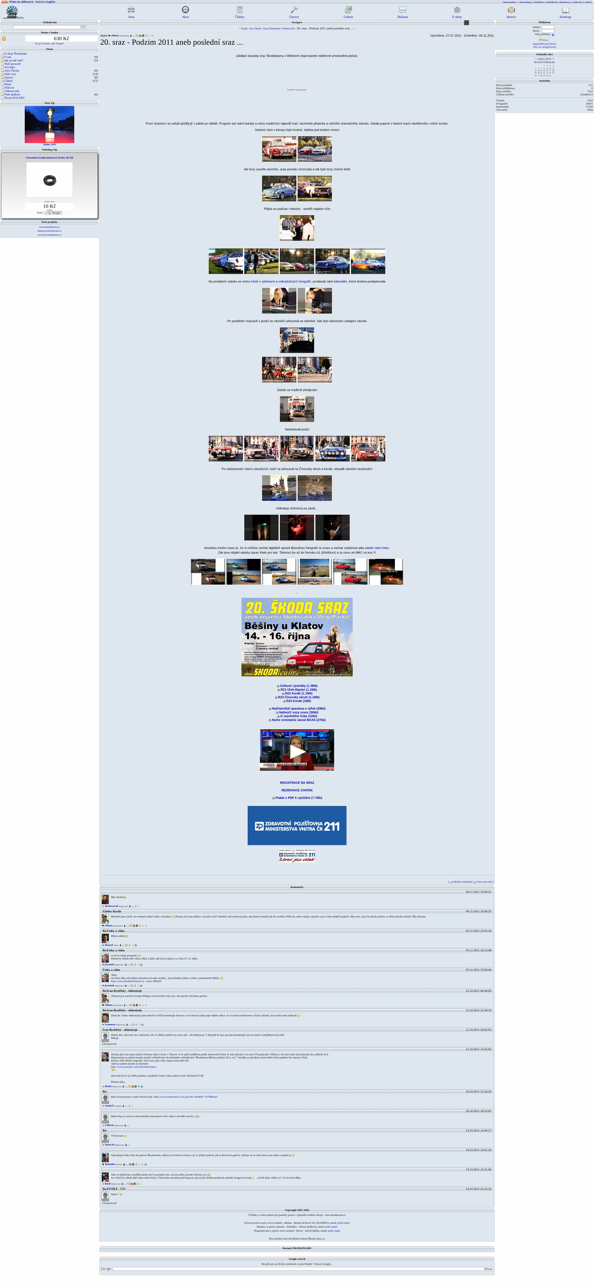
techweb (588, 2)
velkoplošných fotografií (294, 281)
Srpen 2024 (544, 58)
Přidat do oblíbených (21, 1)
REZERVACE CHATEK (297, 790)
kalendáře (340, 281)
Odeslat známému (462, 881)
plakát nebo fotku (377, 548)
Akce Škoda (11, 70)
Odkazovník (11, 91)
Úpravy (8, 77)
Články (8, 80)
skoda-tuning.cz (525, 2)
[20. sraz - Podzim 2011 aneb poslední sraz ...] (279, 148)
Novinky (9, 67)
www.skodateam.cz (49, 226)
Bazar (7, 84)
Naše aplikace (12, 94)
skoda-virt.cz (578, 2)
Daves (52, 201)
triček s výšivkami (263, 281)
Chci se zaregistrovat (544, 46)
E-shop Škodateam (15, 53)
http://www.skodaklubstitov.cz (127, 981)
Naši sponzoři (12, 63)
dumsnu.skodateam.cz (49, 230)
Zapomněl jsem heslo (544, 43)
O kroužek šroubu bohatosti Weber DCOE (49, 157)
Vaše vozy (10, 74)
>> (552, 58)
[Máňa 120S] (49, 124)
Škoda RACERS (14, 97)
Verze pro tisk (484, 881)
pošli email (344, 1222)
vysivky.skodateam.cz (49, 234)
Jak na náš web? (13, 60)
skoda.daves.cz (565, 2)
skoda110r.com (551, 2)
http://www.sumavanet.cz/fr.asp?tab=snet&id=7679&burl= (186, 1096)
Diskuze (9, 87)
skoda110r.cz (539, 2)
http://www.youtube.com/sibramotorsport (133, 1066)
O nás (7, 57)
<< (536, 58)
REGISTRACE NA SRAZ (297, 782)
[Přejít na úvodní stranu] (12, 11)
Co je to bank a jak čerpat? (49, 43)
